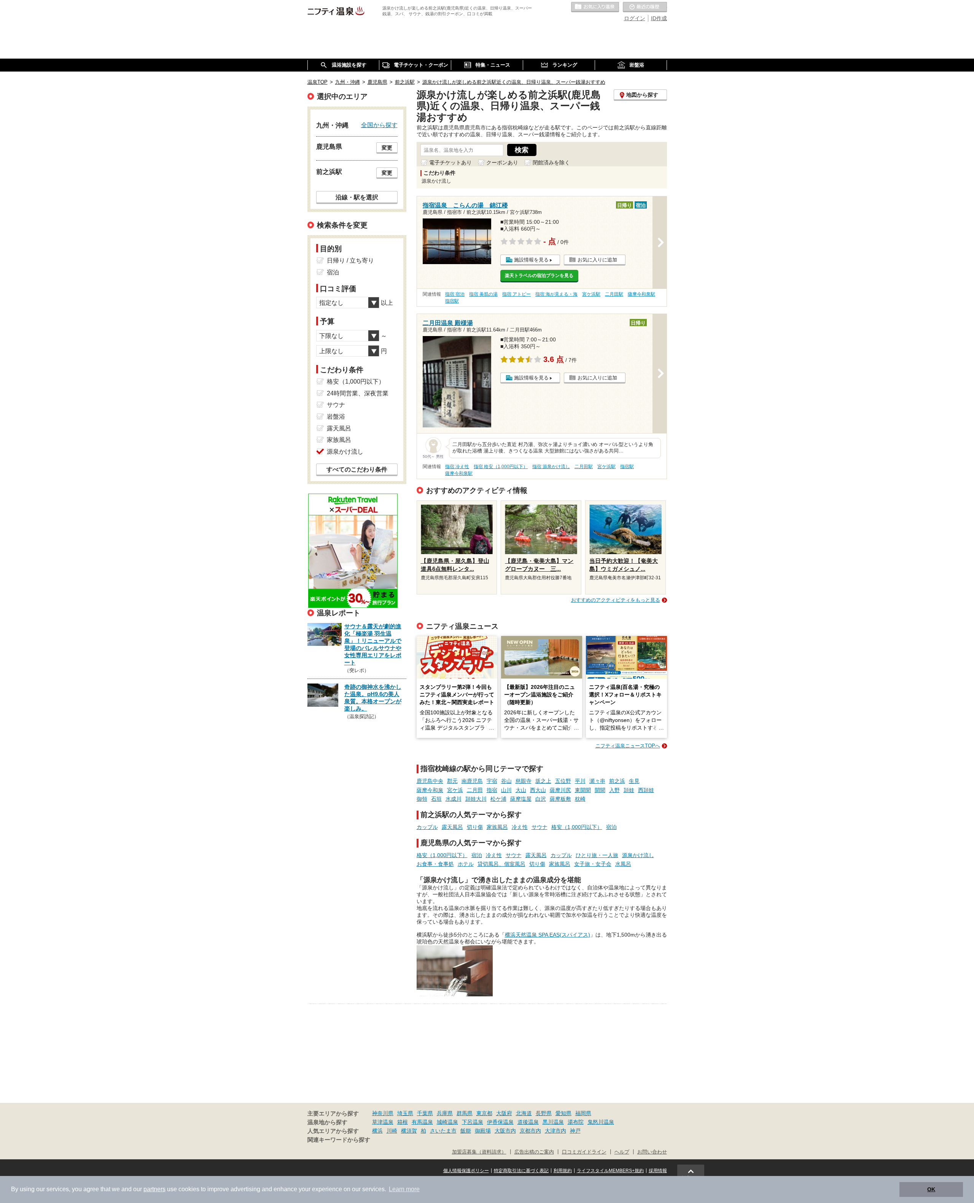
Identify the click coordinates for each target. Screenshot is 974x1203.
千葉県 (425, 1113)
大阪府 (504, 1113)
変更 (387, 148)
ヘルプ (621, 1152)
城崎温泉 (447, 1122)
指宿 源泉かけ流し (551, 466)
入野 (614, 790)
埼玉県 (405, 1113)
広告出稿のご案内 (534, 1152)
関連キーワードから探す (338, 1140)
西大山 (538, 790)
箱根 (402, 1122)
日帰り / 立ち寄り (350, 260)
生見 (634, 781)
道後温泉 (528, 1122)
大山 (521, 790)
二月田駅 (614, 294)
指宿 (492, 790)
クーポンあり (502, 162)
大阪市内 (505, 1131)
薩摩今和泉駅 (641, 294)
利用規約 (563, 1170)
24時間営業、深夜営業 (357, 393)
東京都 (484, 1113)
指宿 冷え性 (457, 466)
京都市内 (530, 1131)
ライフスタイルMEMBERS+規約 (610, 1170)
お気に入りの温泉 (595, 7)
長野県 (544, 1113)
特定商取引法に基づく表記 (521, 1170)
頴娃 (629, 790)
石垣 (436, 799)
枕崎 (580, 799)
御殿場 (483, 1131)
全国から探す (379, 124)
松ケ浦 (498, 799)
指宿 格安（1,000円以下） (501, 466)
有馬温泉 (422, 1122)
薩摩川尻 (560, 790)
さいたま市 (443, 1131)
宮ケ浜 (455, 790)
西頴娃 (646, 790)
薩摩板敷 (560, 799)
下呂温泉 (472, 1122)
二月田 (475, 790)
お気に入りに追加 (597, 260)
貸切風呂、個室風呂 (501, 864)
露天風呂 (452, 827)
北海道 (524, 1113)
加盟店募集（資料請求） (479, 1152)
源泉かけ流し (638, 855)
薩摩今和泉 (430, 790)
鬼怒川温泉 (600, 1122)
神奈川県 (382, 1113)
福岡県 (583, 1113)
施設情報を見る (531, 260)
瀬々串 (597, 781)
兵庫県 (445, 1113)
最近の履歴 (645, 7)
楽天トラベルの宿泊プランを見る (539, 275)
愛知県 (563, 1113)
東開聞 (583, 790)
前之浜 (617, 781)
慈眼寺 (524, 781)
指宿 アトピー (516, 294)
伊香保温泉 (500, 1122)
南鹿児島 (472, 781)
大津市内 (555, 1131)
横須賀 (409, 1131)
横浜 (377, 1131)
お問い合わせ (652, 1152)
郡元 (452, 781)
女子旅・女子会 (592, 864)
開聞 (600, 790)
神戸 (575, 1131)
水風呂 (623, 864)
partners (154, 1189)
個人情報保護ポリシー (466, 1170)
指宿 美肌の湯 (483, 294)
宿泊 (611, 827)
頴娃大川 (476, 799)
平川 (580, 781)
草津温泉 (382, 1122)
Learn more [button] (404, 1189)
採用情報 (658, 1170)
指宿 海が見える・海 (556, 294)
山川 (506, 790)
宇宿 (492, 781)
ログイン (634, 18)
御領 (422, 799)
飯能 (465, 1131)
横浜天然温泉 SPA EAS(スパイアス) (547, 935)
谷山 (506, 781)
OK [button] (931, 1189)
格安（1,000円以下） (576, 827)
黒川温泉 (553, 1122)
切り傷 (475, 827)
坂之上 (543, 781)
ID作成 (659, 18)
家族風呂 (497, 827)
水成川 (454, 799)
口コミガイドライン (584, 1152)
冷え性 (520, 827)
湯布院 (576, 1122)
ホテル (466, 864)
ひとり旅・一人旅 (597, 855)
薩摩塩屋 (521, 799)
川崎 (392, 1131)
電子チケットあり (450, 162)
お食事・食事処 (435, 864)
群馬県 (465, 1113)
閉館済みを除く (551, 162)
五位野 (563, 781)
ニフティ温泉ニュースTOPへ (627, 746)
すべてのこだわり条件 (356, 469)
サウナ (539, 827)
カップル (427, 827)
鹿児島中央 (430, 781)
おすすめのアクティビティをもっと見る (615, 600)
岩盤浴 (336, 416)
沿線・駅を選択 (357, 197)
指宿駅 (452, 301)
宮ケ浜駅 (591, 294)
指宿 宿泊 (455, 294)
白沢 (540, 799)
